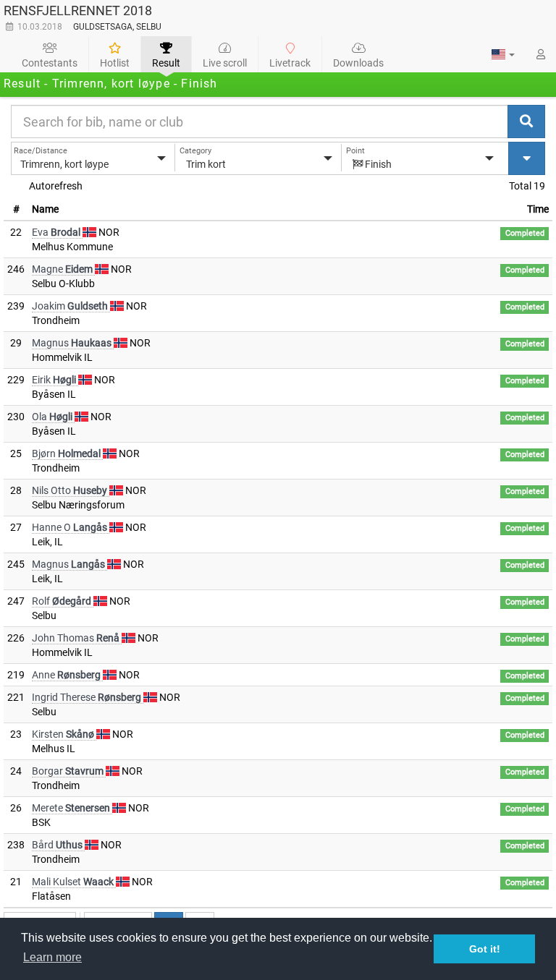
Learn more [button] (52, 957)
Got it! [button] (484, 949)
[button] (503, 54)
